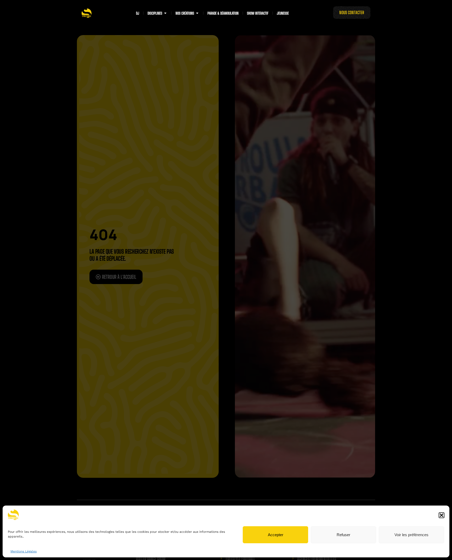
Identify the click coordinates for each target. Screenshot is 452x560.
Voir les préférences (411, 535)
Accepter (275, 535)
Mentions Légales (23, 551)
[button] (441, 515)
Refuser (343, 535)
